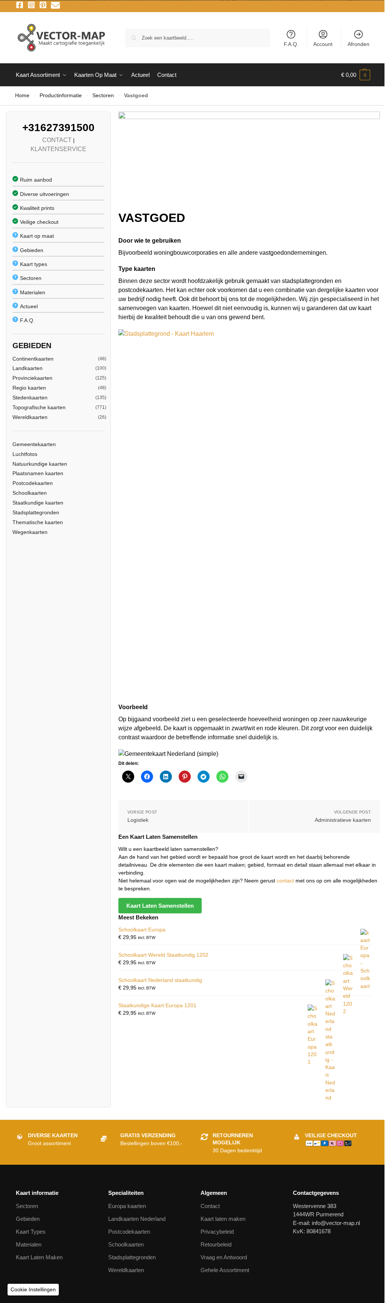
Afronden (358, 44)
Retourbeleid (216, 1244)
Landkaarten (27, 368)
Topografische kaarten (39, 407)
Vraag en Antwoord (224, 1257)
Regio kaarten (29, 388)
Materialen (32, 292)
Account (322, 44)
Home (22, 95)
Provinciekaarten (32, 378)
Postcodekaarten (32, 483)
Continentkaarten (33, 359)
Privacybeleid (217, 1231)
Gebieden (31, 250)
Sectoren (103, 95)
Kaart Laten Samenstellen (160, 905)
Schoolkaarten (29, 493)
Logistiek (138, 820)
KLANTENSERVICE (58, 149)
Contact (210, 1206)
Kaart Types (31, 1231)
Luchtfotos (24, 454)
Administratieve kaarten (343, 820)
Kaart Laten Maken (39, 1257)
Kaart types (33, 264)
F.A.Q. (291, 44)
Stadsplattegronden (35, 512)
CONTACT (57, 140)
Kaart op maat (37, 236)
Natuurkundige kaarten (39, 464)
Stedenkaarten (29, 398)
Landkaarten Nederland (136, 1219)
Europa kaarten (127, 1206)
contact (286, 881)
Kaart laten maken (223, 1219)
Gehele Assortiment (225, 1270)
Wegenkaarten (29, 532)
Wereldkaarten (29, 417)
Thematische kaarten (37, 522)
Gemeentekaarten (34, 444)
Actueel (29, 306)
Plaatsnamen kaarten (37, 473)
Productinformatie (61, 95)
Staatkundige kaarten (37, 503)
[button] (355, 75)
